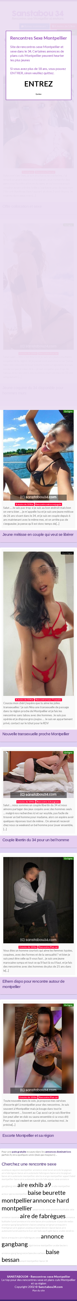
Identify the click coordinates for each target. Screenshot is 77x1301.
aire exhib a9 (34, 1184)
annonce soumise (11, 1217)
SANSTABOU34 (17, 1276)
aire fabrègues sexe (30, 1237)
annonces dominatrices (58, 1151)
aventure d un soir (27, 1230)
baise (52, 1227)
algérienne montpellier (40, 1245)
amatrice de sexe (41, 1209)
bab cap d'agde (45, 1230)
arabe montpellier (61, 1186)
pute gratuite (19, 1151)
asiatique (30, 1227)
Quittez (38, 94)
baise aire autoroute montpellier (18, 1176)
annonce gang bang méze (15, 1253)
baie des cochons (36, 1253)
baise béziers (42, 1227)
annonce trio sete (26, 1221)
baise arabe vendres (63, 1230)
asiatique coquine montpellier (17, 1170)
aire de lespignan (63, 1170)
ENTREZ (38, 83)
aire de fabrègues (43, 1215)
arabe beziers (60, 1245)
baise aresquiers (10, 1237)
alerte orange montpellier (49, 1176)
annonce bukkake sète (62, 1209)
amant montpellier (29, 1261)
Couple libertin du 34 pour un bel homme (35, 840)
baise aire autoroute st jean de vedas (54, 1221)
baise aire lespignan (60, 1173)
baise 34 (43, 1261)
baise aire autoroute (24, 1179)
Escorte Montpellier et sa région (28, 1135)
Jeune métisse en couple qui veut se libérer (38, 534)
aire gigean (19, 1227)
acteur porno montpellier (14, 1194)
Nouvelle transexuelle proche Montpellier (35, 734)
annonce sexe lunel (43, 1170)
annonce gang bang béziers (16, 1224)
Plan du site (38, 1290)
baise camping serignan (42, 1224)
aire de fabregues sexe (48, 1179)
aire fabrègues (9, 1173)
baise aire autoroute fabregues (34, 1173)
